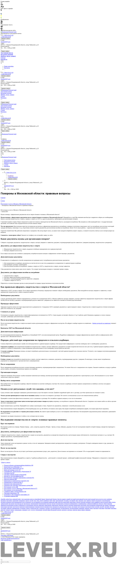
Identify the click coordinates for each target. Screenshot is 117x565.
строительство (34, 508)
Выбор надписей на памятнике (102, 323)
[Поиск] (2, 61)
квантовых (73, 502)
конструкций (104, 502)
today (19, 499)
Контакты (4, 59)
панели (66, 505)
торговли (96, 508)
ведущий (73, 499)
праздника (83, 505)
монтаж (49, 503)
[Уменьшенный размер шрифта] (1, 3)
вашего (64, 499)
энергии (75, 510)
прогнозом (4, 507)
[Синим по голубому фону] (1, 14)
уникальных (18, 510)
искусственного (26, 502)
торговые (101, 508)
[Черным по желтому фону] (1, 16)
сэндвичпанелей (55, 508)
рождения (88, 507)
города (27, 500)
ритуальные (81, 507)
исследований (36, 502)
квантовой (66, 502)
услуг (29, 510)
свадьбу (102, 507)
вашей (68, 499)
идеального (98, 500)
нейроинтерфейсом (92, 503)
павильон (41, 505)
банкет (43, 499)
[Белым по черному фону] (1, 12)
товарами (81, 508)
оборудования (108, 503)
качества (60, 502)
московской (59, 503)
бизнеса (55, 499)
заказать (81, 500)
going (7, 499)
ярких (79, 510)
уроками (24, 510)
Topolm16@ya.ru (5, 41)
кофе (109, 502)
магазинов (11, 503)
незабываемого (73, 503)
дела (35, 500)
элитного (64, 510)
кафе (56, 502)
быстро (59, 499)
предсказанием (91, 505)
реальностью (63, 507)
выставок (9, 500)
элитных (69, 510)
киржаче (88, 502)
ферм (48, 510)
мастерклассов (19, 503)
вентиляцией (80, 499)
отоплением (29, 505)
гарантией (15, 500)
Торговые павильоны (7, 535)
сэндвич (47, 508)
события (9, 508)
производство (48, 507)
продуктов (16, 507)
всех (105, 499)
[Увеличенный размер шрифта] (2, 7)
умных (12, 510)
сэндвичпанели (64, 508)
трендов (3, 510)
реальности (56, 507)
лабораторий (4, 503)
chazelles (3, 499)
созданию (23, 508)
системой (3, 508)
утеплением (38, 510)
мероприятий (35, 503)
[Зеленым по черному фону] (1, 18)
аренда (32, 499)
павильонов (47, 505)
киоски (78, 502)
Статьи (3, 58)
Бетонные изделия (7, 54)
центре (59, 510)
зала (85, 500)
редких (69, 507)
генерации (22, 500)
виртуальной (92, 499)
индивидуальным (6, 502)
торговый (107, 508)
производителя (39, 507)
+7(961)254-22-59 (8, 35)
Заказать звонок (5, 38)
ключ (92, 502)
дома (53, 500)
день (38, 500)
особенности (22, 505)
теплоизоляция (74, 508)
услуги (33, 510)
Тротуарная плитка (7, 53)
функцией (54, 510)
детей (41, 500)
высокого (3, 500)
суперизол (42, 508)
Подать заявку (5, 51)
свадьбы (106, 507)
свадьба (97, 507)
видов (86, 499)
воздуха (101, 499)
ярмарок (88, 510)
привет (107, 505)
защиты (89, 500)
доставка (66, 500)
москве (54, 503)
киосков (83, 502)
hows (10, 499)
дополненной (59, 500)
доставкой (72, 500)
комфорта (97, 502)
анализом (27, 499)
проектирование (30, 507)
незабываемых (82, 503)
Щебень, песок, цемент (8, 56)
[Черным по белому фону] (1, 10)
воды (97, 499)
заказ (76, 500)
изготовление (106, 500)
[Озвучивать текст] (2, 27)
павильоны (55, 505)
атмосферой (37, 499)
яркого (83, 510)
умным (8, 510)
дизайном (46, 500)
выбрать (109, 499)
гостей (31, 500)
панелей (61, 505)
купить (113, 502)
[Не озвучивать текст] (1, 29)
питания (70, 505)
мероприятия (43, 503)
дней (50, 500)
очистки (35, 505)
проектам (22, 507)
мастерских (27, 503)
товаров (87, 508)
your (22, 499)
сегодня (112, 507)
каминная (51, 502)
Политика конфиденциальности (10, 538)
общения (3, 505)
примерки (112, 505)
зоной (93, 500)
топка (91, 508)
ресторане (75, 507)
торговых (113, 508)
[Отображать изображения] (2, 21)
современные (16, 508)
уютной (45, 510)
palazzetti (15, 499)
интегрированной (16, 502)
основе (16, 505)
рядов (93, 507)
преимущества (100, 505)
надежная (66, 503)
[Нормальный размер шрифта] (2, 4)
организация (10, 505)
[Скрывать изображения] (1, 23)
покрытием (76, 505)
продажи (9, 507)
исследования (44, 502)
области (101, 503)
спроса (28, 508)
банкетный (49, 499)
